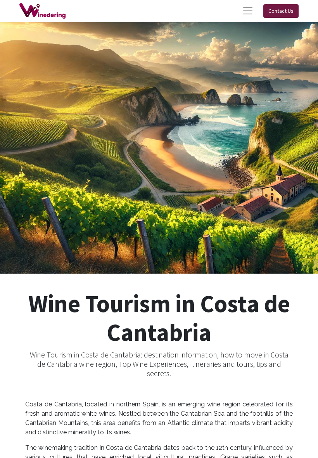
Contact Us (281, 10)
